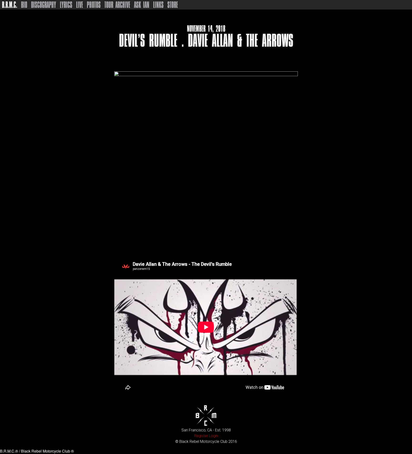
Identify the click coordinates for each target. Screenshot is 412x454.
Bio (24, 5)
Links (158, 5)
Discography (43, 5)
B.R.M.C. (9, 5)
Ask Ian (141, 5)
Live (79, 5)
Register (201, 436)
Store (172, 5)
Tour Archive (117, 5)
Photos (94, 5)
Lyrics (66, 5)
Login (213, 436)
